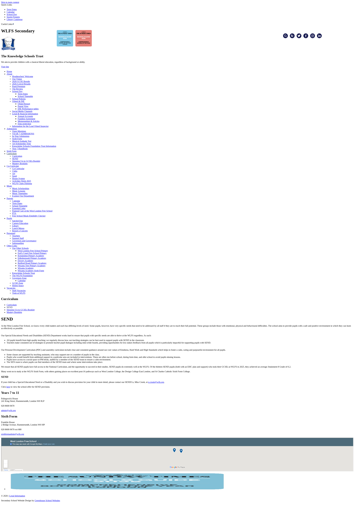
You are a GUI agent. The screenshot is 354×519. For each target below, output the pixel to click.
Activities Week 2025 (21, 181)
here (8, 387)
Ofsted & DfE (18, 101)
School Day (12, 14)
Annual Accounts (25, 116)
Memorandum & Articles (28, 121)
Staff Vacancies (19, 290)
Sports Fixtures (13, 17)
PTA (14, 213)
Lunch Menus (18, 228)
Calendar (11, 12)
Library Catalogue (15, 19)
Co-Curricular (13, 166)
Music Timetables (20, 193)
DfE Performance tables (28, 109)
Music (9, 186)
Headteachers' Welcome (22, 76)
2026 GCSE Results (21, 81)
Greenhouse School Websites (47, 500)
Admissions (12, 129)
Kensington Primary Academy (31, 256)
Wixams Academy (26, 268)
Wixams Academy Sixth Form (31, 270)
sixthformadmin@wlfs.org (12, 434)
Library (15, 226)
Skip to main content (10, 2)
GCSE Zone (17, 283)
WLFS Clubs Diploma (22, 183)
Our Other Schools (20, 248)
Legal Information (17, 496)
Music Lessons (18, 191)
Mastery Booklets (20, 163)
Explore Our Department (23, 196)
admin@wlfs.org (8, 410)
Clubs (14, 171)
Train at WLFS (18, 293)
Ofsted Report (24, 104)
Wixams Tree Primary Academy (31, 265)
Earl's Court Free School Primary (32, 253)
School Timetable (25, 96)
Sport (14, 176)
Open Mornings (19, 131)
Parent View (23, 106)
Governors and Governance (24, 241)
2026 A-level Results (21, 84)
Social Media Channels (22, 111)
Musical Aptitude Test (21, 141)
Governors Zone (19, 278)
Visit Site (5, 67)
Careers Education (20, 223)
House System (18, 178)
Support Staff (18, 238)
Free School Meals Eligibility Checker (28, 216)
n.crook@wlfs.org (156, 382)
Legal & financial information (25, 114)
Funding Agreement (26, 119)
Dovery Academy (25, 261)
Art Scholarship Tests (21, 143)
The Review (17, 89)
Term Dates (12, 9)
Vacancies (11, 288)
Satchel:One (17, 221)
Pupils (9, 218)
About (9, 74)
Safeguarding (18, 243)
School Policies (19, 99)
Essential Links (18, 208)
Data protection (24, 124)
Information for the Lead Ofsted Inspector (30, 126)
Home (9, 71)
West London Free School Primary (33, 251)
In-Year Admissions (20, 136)
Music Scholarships (20, 188)
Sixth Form (17, 138)
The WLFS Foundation (22, 275)
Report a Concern (20, 231)
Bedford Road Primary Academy (32, 263)
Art (13, 173)
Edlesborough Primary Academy (32, 258)
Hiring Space (18, 285)
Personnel (11, 233)
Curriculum (12, 153)
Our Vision (17, 79)
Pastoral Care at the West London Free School (32, 211)
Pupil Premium (18, 86)
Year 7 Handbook (20, 148)
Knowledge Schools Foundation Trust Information (34, 146)
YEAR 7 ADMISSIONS (23, 134)
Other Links (12, 246)
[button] (13, 24)
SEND (15, 158)
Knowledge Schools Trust (23, 273)
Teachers (16, 236)
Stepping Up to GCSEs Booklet (26, 161)
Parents (10, 198)
